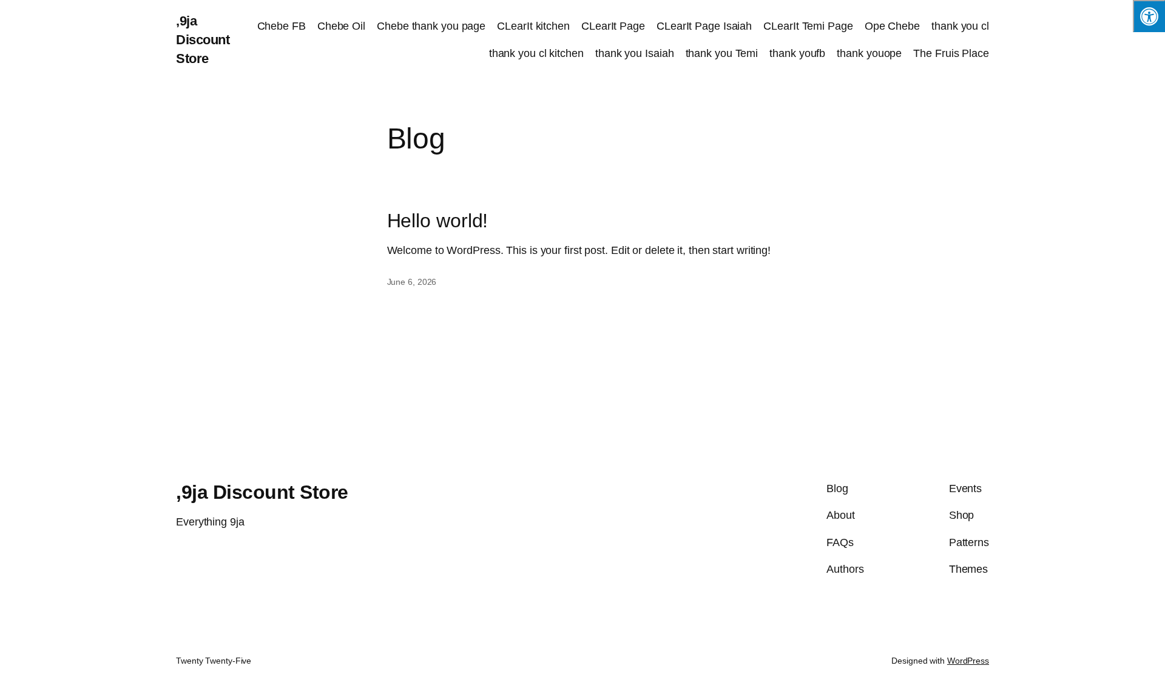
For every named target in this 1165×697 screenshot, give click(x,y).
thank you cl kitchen (536, 53)
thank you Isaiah (634, 53)
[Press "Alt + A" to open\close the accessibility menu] (1149, 16)
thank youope (869, 53)
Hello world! (437, 221)
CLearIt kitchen (533, 26)
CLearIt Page (613, 26)
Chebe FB (281, 26)
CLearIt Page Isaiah (704, 26)
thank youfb (797, 53)
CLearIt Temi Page (808, 26)
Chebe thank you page (431, 26)
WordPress (968, 660)
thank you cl (960, 26)
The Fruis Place (951, 53)
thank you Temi (722, 53)
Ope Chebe (892, 26)
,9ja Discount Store (202, 39)
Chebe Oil (341, 26)
